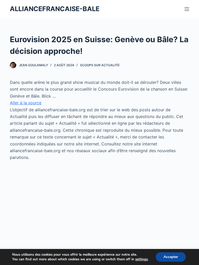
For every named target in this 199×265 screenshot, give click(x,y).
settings (141, 259)
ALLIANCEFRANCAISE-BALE (55, 9)
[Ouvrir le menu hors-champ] (186, 9)
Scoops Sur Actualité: (100, 65)
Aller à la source (25, 102)
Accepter (171, 256)
